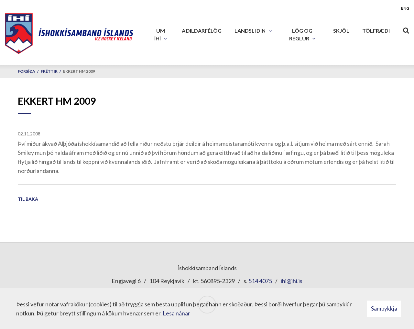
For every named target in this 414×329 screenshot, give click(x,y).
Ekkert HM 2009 (79, 71)
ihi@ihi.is (291, 280)
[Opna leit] (406, 29)
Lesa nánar (176, 313)
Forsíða (26, 71)
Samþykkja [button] (384, 308)
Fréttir (49, 71)
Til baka (28, 199)
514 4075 (260, 280)
